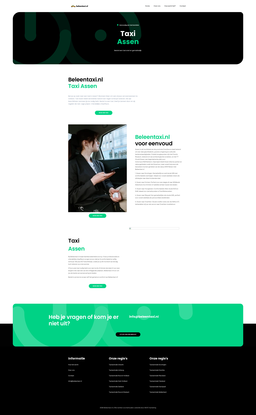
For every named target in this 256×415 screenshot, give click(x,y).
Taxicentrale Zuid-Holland (118, 381)
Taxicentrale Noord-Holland (119, 376)
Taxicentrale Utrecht (116, 365)
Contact (71, 376)
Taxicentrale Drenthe (157, 370)
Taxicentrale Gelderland (158, 392)
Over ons (71, 370)
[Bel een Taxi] (80, 6)
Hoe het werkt (73, 365)
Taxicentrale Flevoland (157, 376)
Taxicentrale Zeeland (116, 387)
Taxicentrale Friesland (157, 381)
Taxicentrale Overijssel (158, 387)
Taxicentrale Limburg (116, 370)
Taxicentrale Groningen (158, 365)
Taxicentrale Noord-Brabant (119, 392)
